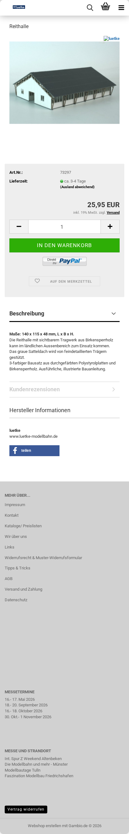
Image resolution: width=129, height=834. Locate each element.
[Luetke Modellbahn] (12, 8)
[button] (18, 227)
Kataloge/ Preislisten (23, 526)
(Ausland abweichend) (77, 187)
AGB (9, 578)
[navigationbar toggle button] (121, 8)
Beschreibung (26, 313)
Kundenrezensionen (34, 389)
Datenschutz (16, 599)
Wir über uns (16, 536)
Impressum (15, 504)
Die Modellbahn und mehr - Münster (36, 764)
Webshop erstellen (44, 825)
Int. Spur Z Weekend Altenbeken (33, 758)
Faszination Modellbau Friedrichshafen (39, 775)
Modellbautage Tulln (22, 770)
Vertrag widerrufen (26, 809)
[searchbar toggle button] (90, 8)
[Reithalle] (64, 82)
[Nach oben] (111, 824)
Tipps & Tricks (17, 568)
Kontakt (11, 515)
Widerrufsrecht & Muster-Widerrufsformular (43, 557)
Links (9, 547)
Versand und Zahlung (23, 589)
